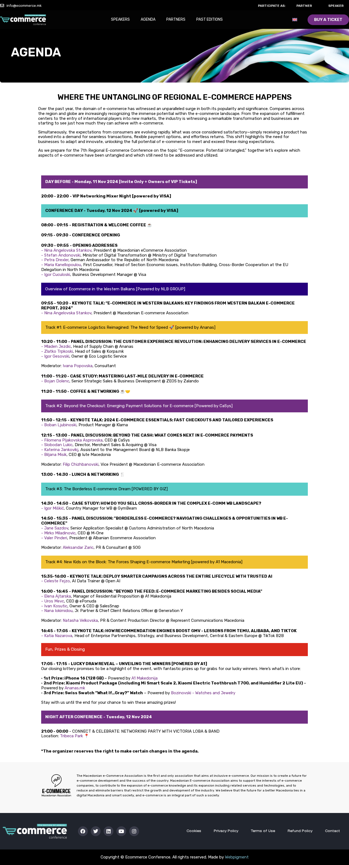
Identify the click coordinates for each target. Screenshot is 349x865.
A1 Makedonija (144, 678)
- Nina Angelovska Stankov (66, 250)
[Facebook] (83, 831)
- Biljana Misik (54, 454)
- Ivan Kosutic (54, 606)
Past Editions (209, 19)
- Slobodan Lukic (57, 444)
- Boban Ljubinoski (58, 424)
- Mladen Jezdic (56, 346)
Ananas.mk (75, 688)
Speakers (120, 19)
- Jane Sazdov (54, 528)
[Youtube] (121, 831)
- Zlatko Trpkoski (57, 351)
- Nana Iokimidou (57, 610)
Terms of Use (263, 831)
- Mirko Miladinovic (58, 533)
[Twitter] (96, 831)
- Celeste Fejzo (55, 580)
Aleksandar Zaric (78, 547)
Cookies (193, 831)
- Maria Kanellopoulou (61, 264)
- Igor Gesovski (55, 356)
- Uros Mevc (52, 601)
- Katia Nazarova (56, 635)
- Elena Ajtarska (56, 596)
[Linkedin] (108, 831)
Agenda (148, 19)
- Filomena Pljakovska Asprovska (72, 440)
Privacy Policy (226, 831)
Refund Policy (300, 831)
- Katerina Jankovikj (59, 449)
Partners (175, 19)
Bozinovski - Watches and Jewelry (203, 692)
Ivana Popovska (77, 365)
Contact (332, 831)
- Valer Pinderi (54, 537)
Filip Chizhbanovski (80, 464)
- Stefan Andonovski (60, 255)
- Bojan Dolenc (55, 381)
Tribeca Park (72, 735)
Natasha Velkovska (80, 620)
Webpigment (237, 857)
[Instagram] (134, 831)
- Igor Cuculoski (55, 274)
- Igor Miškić (52, 508)
